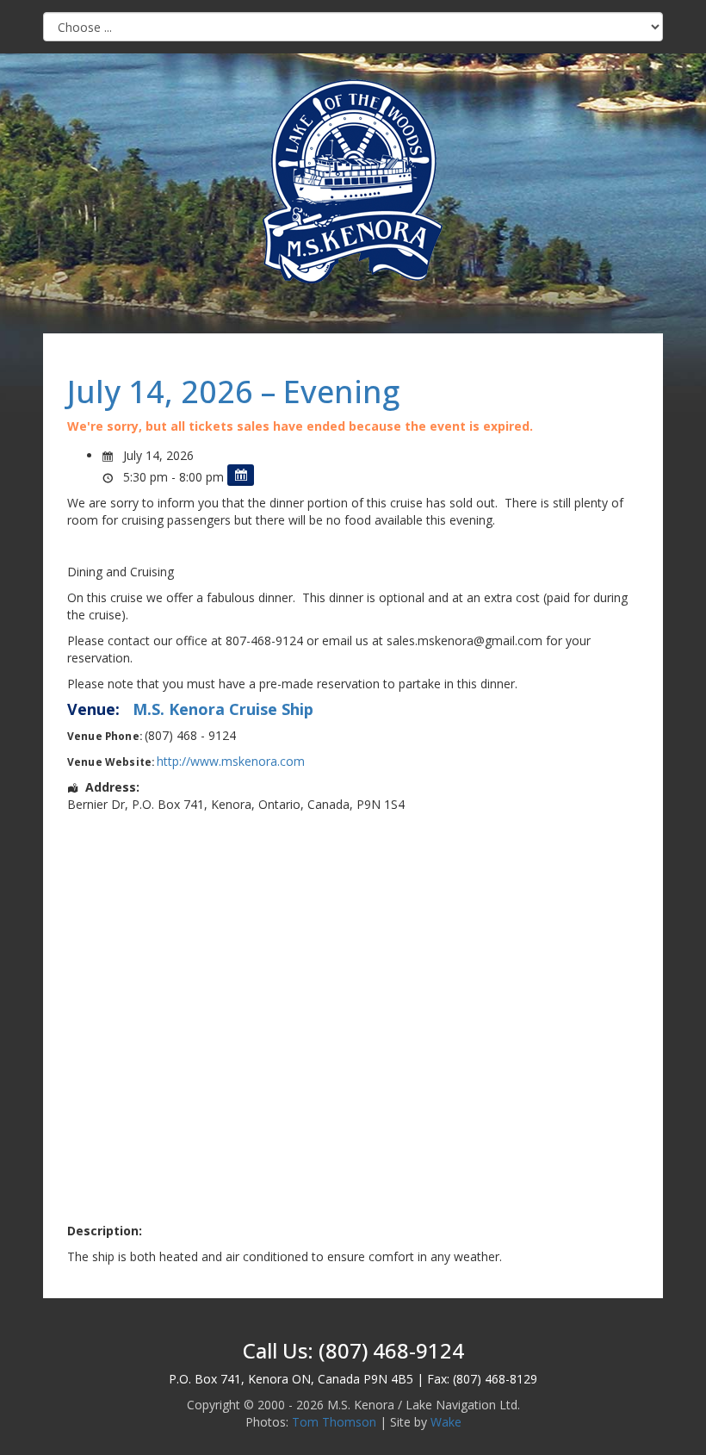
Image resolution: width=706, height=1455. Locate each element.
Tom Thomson (334, 1422)
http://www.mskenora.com (231, 761)
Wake (445, 1422)
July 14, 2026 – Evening (233, 391)
